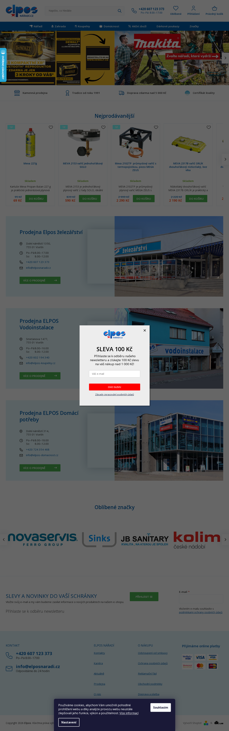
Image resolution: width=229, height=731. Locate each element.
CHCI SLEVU (114, 387)
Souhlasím (160, 707)
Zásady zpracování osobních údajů (114, 394)
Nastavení (68, 722)
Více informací (128, 713)
